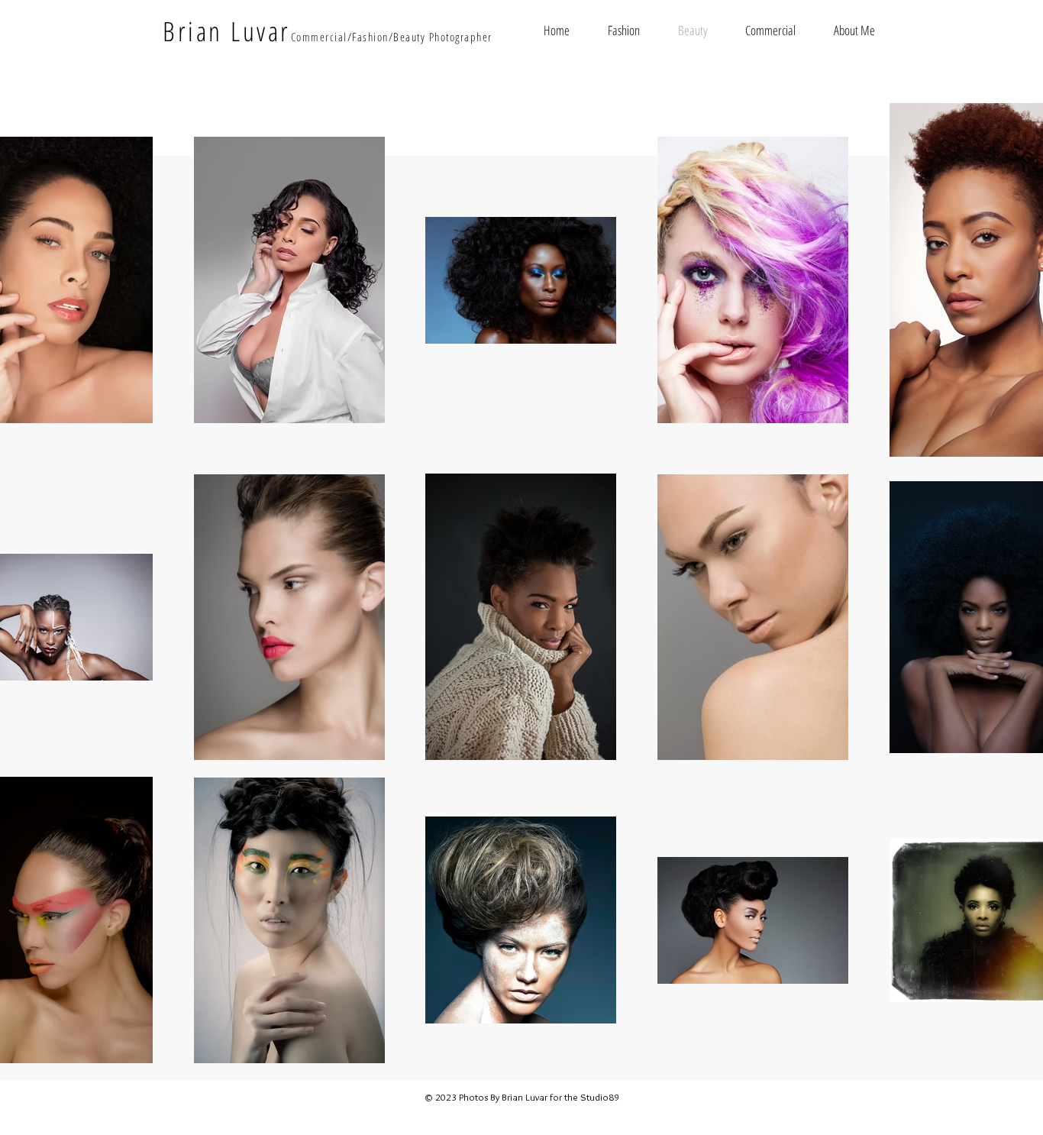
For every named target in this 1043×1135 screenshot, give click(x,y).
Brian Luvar (227, 31)
